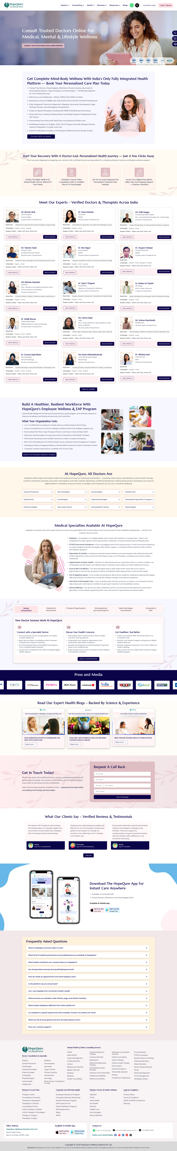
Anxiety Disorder (73, 1061)
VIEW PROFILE (13, 237)
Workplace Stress (141, 1079)
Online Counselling (119, 1057)
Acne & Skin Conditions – (79, 569)
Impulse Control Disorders (100, 1073)
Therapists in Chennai (30, 1103)
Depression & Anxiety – (79, 553)
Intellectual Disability (98, 1076)
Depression (94, 1060)
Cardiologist (27, 1066)
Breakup (70, 1073)
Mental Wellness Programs (66, 1106)
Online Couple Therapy (120, 1063)
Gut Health (94, 1103)
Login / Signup (165, 5)
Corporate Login (149, 5)
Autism (70, 1064)
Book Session (50, 237)
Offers (58, 1115)
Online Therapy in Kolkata (32, 1109)
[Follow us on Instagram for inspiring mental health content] (119, 1135)
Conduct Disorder (96, 1057)
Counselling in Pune (30, 1106)
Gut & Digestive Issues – (79, 575)
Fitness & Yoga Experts (76, 608)
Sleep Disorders (140, 1064)
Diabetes (93, 1095)
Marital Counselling (97, 1079)
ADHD (69, 1052)
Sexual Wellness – (76, 588)
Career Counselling (74, 1079)
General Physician (29, 1063)
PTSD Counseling (141, 1055)
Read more (31, 744)
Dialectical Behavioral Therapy (98, 1064)
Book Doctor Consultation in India (54, 1082)
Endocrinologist (28, 1072)
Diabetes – (73, 538)
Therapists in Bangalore (31, 1100)
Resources (113, 5)
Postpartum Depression (121, 1078)
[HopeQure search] (137, 5)
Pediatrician (26, 1084)
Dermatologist (95, 1112)
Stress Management (142, 1073)
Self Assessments (62, 1109)
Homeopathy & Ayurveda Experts (101, 609)
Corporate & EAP (151, 609)
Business (101, 5)
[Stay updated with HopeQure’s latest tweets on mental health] (131, 1135)
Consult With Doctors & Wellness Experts (43, 46)
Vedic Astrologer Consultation (126, 609)
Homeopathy (49, 1063)
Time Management (141, 1076)
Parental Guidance (119, 1069)
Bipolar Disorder (73, 1070)
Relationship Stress (141, 1061)
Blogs (125, 5)
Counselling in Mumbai (31, 1097)
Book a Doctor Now (88, 659)
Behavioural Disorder (75, 1067)
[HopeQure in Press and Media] (15, 685)
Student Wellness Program (66, 1100)
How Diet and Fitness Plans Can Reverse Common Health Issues (87, 739)
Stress (136, 1070)
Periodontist (49, 1075)
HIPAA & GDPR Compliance (134, 1100)
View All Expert (88, 389)
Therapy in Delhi (28, 1095)
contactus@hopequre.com (126, 1130)
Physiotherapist (28, 1078)
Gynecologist (27, 1081)
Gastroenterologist (29, 1069)
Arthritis (93, 1106)
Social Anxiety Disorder (143, 1067)
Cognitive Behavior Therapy (97, 1053)
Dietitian (47, 1060)
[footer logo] (43, 1049)
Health (90, 5)
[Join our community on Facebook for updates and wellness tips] (115, 1135)
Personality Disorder (120, 1072)
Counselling (77, 5)
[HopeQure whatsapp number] (132, 5)
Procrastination (140, 1052)
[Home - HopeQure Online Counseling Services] (14, 5)
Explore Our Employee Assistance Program (39, 454)
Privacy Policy (129, 1095)
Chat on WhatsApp (103, 1130)
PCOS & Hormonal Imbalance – (82, 545)
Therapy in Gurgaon (29, 1115)
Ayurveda (48, 1066)
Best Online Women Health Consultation (133, 738)
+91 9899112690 (148, 1130)
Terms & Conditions (131, 1097)
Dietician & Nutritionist (51, 609)
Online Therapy (118, 1060)
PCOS (92, 1097)
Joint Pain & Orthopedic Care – (82, 581)
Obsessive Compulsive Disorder (120, 1053)
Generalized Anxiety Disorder (97, 1069)
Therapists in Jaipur (29, 1118)
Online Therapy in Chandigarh (33, 1112)
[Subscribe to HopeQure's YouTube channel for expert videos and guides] (127, 1135)
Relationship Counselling (144, 1058)
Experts (64, 5)
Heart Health (95, 1100)
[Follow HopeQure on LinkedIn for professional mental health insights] (123, 1135)
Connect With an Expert (41, 136)
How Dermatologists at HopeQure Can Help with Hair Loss (42, 739)
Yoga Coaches (49, 1069)
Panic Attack (117, 1066)
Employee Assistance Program (68, 1095)
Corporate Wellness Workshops (68, 1097)
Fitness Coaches (50, 1072)
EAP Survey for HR (63, 1103)
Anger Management (75, 1058)
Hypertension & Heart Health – (82, 562)
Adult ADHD (72, 1055)
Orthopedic (26, 1075)
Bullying (70, 1076)
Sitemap (127, 1103)
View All (88, 855)
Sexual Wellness (96, 1115)
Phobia (114, 1075)
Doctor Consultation (26, 609)
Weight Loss (94, 1109)
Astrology (48, 1078)
